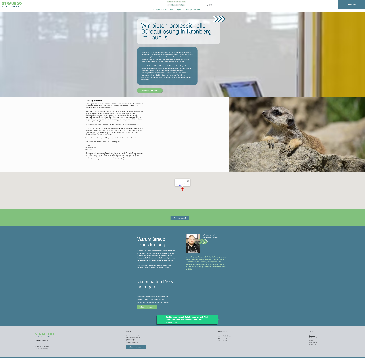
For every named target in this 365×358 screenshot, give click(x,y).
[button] (147, 307)
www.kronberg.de (132, 125)
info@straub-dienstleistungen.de (132, 341)
